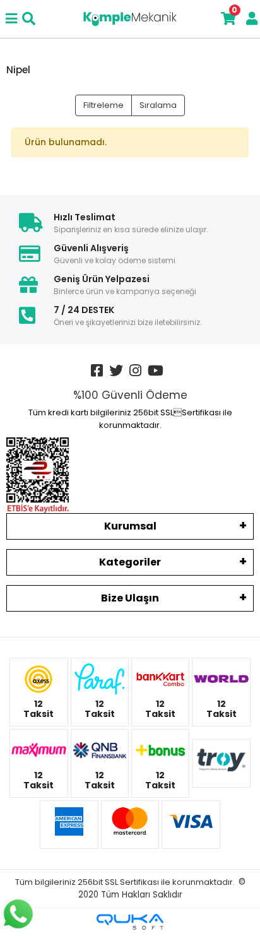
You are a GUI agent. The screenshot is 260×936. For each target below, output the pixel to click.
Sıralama (158, 105)
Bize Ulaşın (130, 598)
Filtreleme (103, 105)
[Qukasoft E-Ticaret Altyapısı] (130, 922)
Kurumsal (130, 526)
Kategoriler (130, 562)
